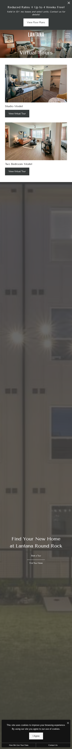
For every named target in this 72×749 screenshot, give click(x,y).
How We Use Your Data (18, 745)
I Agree (36, 736)
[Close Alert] (69, 4)
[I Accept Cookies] (68, 723)
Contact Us (53, 745)
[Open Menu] (67, 35)
